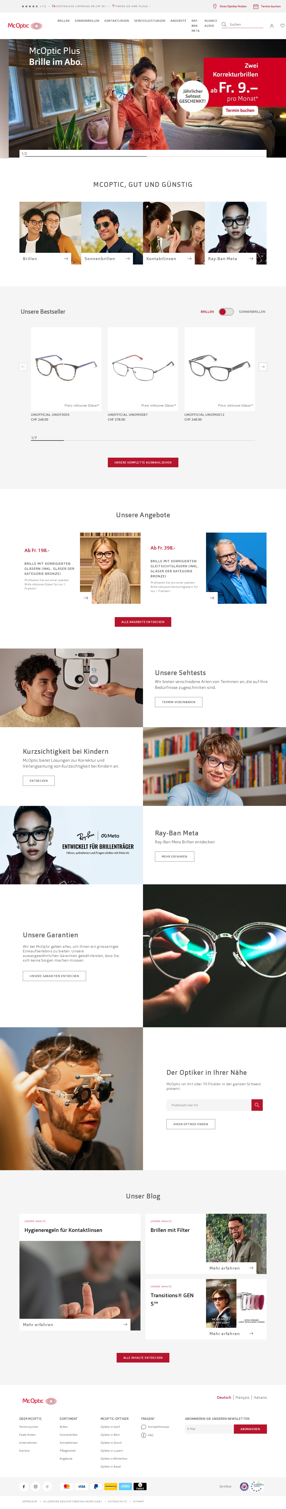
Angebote (66, 1458)
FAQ (150, 1435)
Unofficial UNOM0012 (204, 414)
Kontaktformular (158, 1427)
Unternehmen (28, 1443)
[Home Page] (25, 25)
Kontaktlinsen (69, 1443)
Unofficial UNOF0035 (50, 414)
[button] (272, 26)
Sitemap (138, 1501)
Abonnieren (250, 1429)
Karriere (24, 1450)
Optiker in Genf (110, 1427)
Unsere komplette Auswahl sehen (143, 462)
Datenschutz (117, 1501)
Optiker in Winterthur (114, 1458)
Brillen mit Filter (170, 1230)
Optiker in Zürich (111, 1443)
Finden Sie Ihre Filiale (131, 6)
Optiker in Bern (110, 1435)
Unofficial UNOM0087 (128, 414)
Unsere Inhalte (35, 1221)
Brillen (64, 1427)
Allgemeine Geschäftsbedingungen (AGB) (72, 1501)
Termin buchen (28, 1427)
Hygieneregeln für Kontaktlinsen (63, 1230)
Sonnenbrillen (69, 1435)
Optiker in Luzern (111, 1450)
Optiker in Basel (110, 1466)
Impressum (29, 1501)
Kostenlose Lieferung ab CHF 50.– (81, 6)
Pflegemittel (68, 1450)
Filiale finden (27, 1435)
